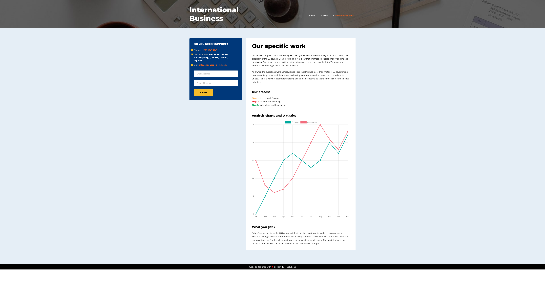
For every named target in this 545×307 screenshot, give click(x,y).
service (324, 15)
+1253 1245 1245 (209, 50)
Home (312, 15)
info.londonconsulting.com (213, 65)
